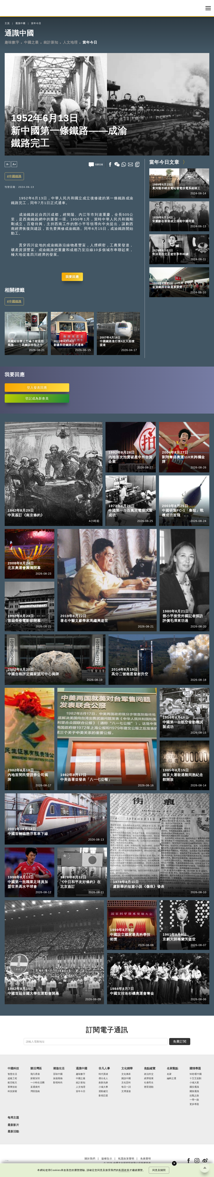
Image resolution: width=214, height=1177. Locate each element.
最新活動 (13, 1131)
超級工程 (28, 336)
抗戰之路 (194, 1095)
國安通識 (194, 1087)
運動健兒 (103, 1091)
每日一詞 (126, 1087)
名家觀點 (172, 1068)
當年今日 (36, 23)
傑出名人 (103, 1078)
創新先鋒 (103, 1082)
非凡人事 (104, 1068)
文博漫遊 (126, 1091)
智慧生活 (12, 1074)
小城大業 (194, 1082)
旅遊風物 (58, 1078)
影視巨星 (103, 1095)
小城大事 (103, 1087)
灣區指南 (35, 1091)
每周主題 (13, 1117)
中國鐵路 (15, 176)
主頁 (7, 23)
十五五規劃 (195, 1078)
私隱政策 (124, 1170)
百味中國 (58, 1074)
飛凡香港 (35, 1074)
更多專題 (194, 1104)
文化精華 (127, 1068)
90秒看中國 (196, 1074)
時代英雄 (103, 1074)
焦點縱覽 (149, 1068)
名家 (169, 1074)
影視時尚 (58, 1082)
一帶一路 (194, 1100)
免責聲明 (145, 1158)
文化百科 (126, 1082)
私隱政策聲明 (126, 1158)
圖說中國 (126, 1078)
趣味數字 (12, 42)
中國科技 (13, 336)
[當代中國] (7, 1161)
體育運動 (148, 1087)
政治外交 (148, 1074)
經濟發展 (148, 1078)
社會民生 (148, 1082)
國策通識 (194, 1091)
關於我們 (90, 1158)
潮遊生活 (59, 1068)
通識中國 (20, 23)
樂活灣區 (36, 1068)
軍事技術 (12, 1087)
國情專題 (195, 1068)
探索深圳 (35, 1078)
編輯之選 (171, 1078)
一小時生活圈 (37, 1082)
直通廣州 (35, 1087)
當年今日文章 (164, 162)
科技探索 (12, 1091)
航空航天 (12, 1082)
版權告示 (106, 1158)
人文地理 (70, 42)
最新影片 (13, 1124)
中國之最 (31, 42)
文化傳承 (126, 1074)
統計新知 (51, 42)
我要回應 (72, 276)
